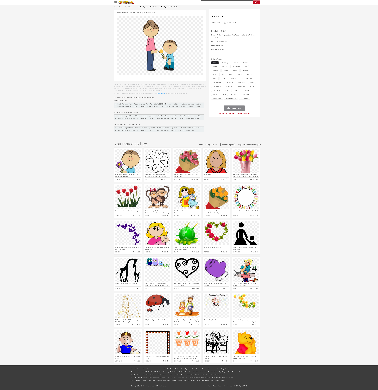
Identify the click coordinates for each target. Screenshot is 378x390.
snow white (241, 82)
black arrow (217, 98)
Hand (221, 375)
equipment (229, 86)
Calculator (225, 377)
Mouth (208, 375)
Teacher (145, 377)
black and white (247, 78)
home (188, 375)
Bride (147, 375)
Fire (168, 369)
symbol (224, 78)
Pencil (167, 377)
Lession (231, 377)
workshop (246, 90)
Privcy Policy (222, 386)
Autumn (144, 369)
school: (133, 377)
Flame (172, 369)
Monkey (210, 372)
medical (245, 63)
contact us (161, 93)
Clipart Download (130, 7)
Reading (162, 377)
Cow (164, 372)
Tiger (229, 372)
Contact (229, 386)
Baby (143, 375)
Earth (164, 369)
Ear (175, 375)
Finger (217, 375)
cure (214, 78)
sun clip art (250, 74)
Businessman (163, 375)
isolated (235, 63)
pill (246, 66)
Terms (215, 386)
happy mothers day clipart (249, 145)
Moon (193, 369)
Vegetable (186, 380)
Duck (171, 372)
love (236, 90)
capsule (239, 74)
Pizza (202, 380)
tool (224, 94)
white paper (217, 86)
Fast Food (159, 380)
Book (150, 377)
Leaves (149, 369)
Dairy (144, 380)
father (203, 375)
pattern (215, 94)
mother (157, 375)
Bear (142, 372)
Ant (138, 372)
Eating (207, 380)
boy (199, 375)
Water (209, 369)
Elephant (181, 372)
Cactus (154, 369)
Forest (227, 369)
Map (186, 377)
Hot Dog (223, 380)
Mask (138, 375)
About (210, 386)
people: (133, 375)
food (215, 66)
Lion (206, 372)
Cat (155, 372)
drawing (233, 94)
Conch (159, 369)
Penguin (224, 372)
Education (173, 377)
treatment (246, 70)
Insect (201, 372)
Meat (168, 380)
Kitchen (193, 380)
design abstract (231, 98)
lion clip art (244, 98)
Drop (222, 369)
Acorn (138, 369)
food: (133, 380)
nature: (133, 369)
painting (215, 70)
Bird (146, 372)
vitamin (226, 70)
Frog (190, 372)
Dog (168, 372)
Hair (192, 375)
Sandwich (173, 380)
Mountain (204, 369)
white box (216, 90)
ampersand (236, 66)
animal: (133, 372)
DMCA (236, 386)
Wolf (238, 372)
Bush (214, 369)
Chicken (159, 372)
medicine (224, 66)
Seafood (180, 380)
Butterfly (150, 372)
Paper (208, 377)
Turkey (234, 372)
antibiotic (234, 78)
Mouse (216, 372)
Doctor (170, 375)
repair (235, 70)
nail (230, 74)
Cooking (217, 380)
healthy (227, 90)
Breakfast (138, 380)
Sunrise (198, 369)
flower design (245, 94)
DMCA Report (217, 17)
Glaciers (177, 369)
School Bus (181, 377)
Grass (182, 369)
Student (140, 377)
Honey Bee (196, 372)
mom (215, 63)
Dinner (198, 380)
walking (183, 375)
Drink (153, 380)
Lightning (187, 369)
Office (213, 377)
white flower (217, 82)
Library (198, 377)
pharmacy (225, 63)
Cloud (218, 369)
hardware (230, 82)
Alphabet (218, 377)
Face (212, 375)
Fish (186, 372)
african (252, 86)
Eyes (178, 375)
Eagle (176, 372)
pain (222, 74)
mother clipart (228, 145)
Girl (196, 375)
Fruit (164, 380)
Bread (211, 380)
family (152, 375)
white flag (241, 86)
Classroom (156, 377)
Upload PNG (243, 386)
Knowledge (192, 377)
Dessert (149, 380)
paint (252, 82)
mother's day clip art (208, 145)
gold (214, 74)
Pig (220, 372)
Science (203, 377)
